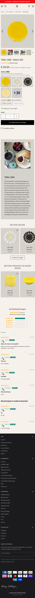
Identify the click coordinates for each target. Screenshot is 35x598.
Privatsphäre (4, 473)
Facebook (3, 530)
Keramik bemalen (5, 503)
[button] (5, 63)
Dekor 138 (10, 249)
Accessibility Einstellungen (8, 481)
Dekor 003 (10, 293)
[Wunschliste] (29, 6)
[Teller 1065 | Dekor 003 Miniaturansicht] (4, 52)
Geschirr (3, 440)
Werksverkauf (4, 497)
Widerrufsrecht (5, 467)
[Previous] (2, 31)
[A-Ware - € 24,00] (6, 106)
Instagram (3, 533)
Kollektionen (4, 451)
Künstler (3, 508)
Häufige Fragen (5, 464)
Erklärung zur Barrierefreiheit (8, 478)
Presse (2, 517)
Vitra (2, 519)
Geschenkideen (5, 448)
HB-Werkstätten (5, 495)
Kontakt (3, 462)
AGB (2, 484)
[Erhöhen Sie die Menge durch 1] (16, 116)
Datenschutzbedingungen (7, 561)
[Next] (32, 31)
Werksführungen (5, 500)
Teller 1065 (18, 12)
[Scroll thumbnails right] (32, 52)
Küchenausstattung (6, 443)
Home (2, 12)
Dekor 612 (29, 249)
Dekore (3, 454)
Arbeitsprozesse (5, 506)
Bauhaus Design (5, 511)
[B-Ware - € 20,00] (18, 106)
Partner (3, 522)
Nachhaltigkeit (5, 514)
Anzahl (2, 112)
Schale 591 (29, 291)
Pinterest (3, 536)
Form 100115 (9, 12)
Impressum (4, 486)
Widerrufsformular (6, 470)
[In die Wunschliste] (17, 230)
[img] (5, 337)
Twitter (3, 539)
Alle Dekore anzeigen (17, 258)
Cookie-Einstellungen (6, 475)
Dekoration (4, 445)
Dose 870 (10, 291)
